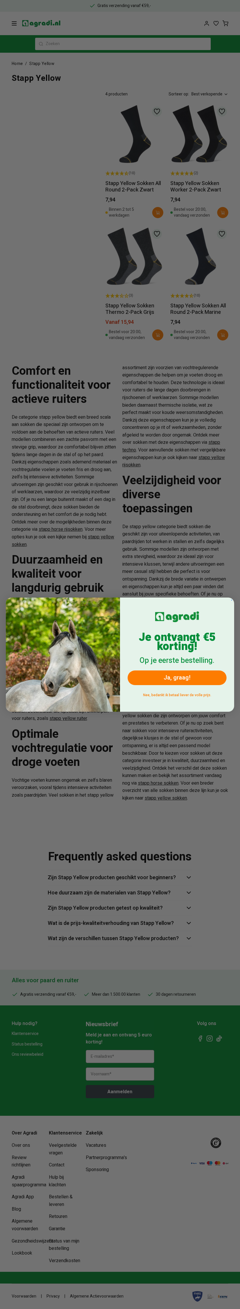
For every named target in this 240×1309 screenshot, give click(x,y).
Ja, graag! (177, 677)
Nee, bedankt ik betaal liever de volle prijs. (177, 695)
